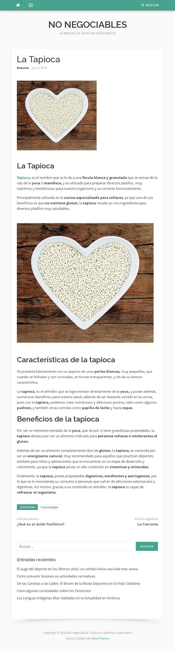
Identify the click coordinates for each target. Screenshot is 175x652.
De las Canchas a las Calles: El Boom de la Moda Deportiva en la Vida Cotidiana (78, 583)
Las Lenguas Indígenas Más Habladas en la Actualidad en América (68, 598)
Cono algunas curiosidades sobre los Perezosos (54, 590)
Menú (28, 5)
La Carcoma (147, 524)
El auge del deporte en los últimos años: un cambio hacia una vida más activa (77, 569)
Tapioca (23, 177)
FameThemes (100, 638)
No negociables (87, 24)
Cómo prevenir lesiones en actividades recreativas (56, 576)
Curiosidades (49, 507)
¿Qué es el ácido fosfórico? (40, 524)
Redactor (23, 68)
